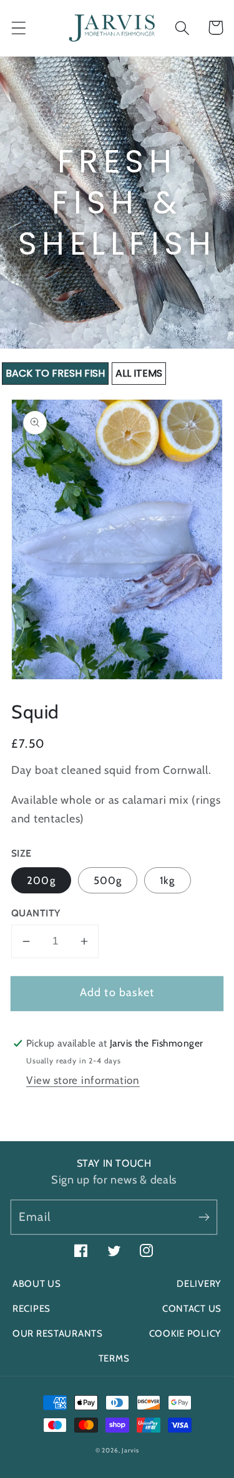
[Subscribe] (204, 1216)
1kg (167, 880)
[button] (19, 27)
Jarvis (130, 1450)
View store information (83, 1080)
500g (108, 880)
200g (41, 880)
